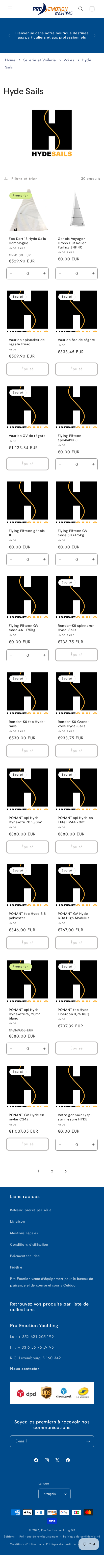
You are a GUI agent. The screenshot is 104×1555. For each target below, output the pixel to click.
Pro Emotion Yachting (55, 1530)
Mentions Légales (24, 1233)
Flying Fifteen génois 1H (27, 533)
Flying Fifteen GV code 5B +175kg (72, 533)
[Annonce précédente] (9, 35)
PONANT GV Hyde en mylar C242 (26, 1117)
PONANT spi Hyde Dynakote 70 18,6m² (25, 820)
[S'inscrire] (88, 1441)
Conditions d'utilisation (29, 1244)
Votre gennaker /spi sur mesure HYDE (75, 1117)
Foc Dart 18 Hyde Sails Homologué (27, 241)
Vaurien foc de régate (76, 340)
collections (22, 1309)
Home (10, 60)
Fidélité (16, 1267)
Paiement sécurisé (25, 1255)
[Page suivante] (65, 1171)
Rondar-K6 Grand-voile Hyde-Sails (74, 724)
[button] (10, 8)
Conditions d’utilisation (25, 1544)
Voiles (69, 60)
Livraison (17, 1221)
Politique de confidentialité (81, 1536)
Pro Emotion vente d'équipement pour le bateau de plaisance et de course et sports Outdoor (51, 1282)
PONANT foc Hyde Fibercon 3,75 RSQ (73, 1012)
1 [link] (38, 1171)
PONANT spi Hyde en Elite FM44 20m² (75, 820)
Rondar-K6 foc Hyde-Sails (27, 724)
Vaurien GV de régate (27, 436)
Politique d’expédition (61, 1544)
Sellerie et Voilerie (40, 60)
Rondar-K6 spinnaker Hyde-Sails (76, 628)
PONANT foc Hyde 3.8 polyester (27, 916)
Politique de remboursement (38, 1536)
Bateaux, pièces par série (30, 1209)
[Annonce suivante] (94, 35)
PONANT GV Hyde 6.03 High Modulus (73, 916)
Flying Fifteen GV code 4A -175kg (23, 628)
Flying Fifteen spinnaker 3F (69, 438)
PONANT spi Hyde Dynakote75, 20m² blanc (24, 1014)
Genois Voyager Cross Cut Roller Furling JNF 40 (72, 243)
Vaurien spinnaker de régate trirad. (27, 342)
